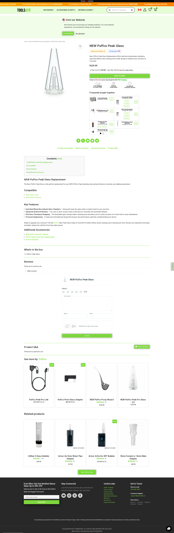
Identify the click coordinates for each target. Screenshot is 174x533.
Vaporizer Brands (109, 502)
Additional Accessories (36, 172)
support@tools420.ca (138, 496)
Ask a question (143, 347)
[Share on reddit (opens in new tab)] (97, 141)
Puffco (56, 223)
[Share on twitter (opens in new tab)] (83, 141)
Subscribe (41, 502)
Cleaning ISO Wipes (127, 97)
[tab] (65, 148)
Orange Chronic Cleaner (102, 122)
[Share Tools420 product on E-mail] (88, 141)
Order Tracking (108, 487)
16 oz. (104, 126)
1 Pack (126, 100)
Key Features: (32, 169)
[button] (139, 10)
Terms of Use (108, 489)
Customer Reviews (98, 148)
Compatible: (32, 165)
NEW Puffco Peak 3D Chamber (37, 234)
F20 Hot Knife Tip (102, 130)
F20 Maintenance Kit (102, 110)
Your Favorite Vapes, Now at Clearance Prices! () (38, 4)
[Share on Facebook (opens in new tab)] (78, 141)
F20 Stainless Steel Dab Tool (127, 122)
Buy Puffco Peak (87, 472)
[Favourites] (80, 46)
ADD (111, 98)
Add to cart (119, 76)
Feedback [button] (172, 266)
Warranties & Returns (110, 496)
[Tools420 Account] (144, 11)
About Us (107, 498)
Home (26, 41)
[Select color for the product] (100, 133)
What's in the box (82, 148)
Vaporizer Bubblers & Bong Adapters (39, 41)
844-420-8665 (135, 489)
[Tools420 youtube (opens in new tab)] (63, 495)
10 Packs (126, 106)
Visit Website (68, 33)
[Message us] (169, 528)
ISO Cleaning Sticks (127, 109)
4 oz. (99, 126)
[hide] (59, 159)
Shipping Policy (108, 494)
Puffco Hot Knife (32, 240)
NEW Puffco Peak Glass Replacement (40, 162)
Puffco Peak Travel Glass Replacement (40, 237)
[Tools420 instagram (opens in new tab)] (69, 495)
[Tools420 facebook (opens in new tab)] (80, 495)
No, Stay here (80, 33)
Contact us (107, 500)
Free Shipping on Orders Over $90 (76, 4)
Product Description (65, 148)
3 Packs (126, 103)
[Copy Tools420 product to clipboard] (92, 141)
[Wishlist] (150, 11)
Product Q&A (113, 148)
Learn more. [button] (129, 70)
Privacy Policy (108, 492)
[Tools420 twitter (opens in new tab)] (74, 495)
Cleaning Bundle (102, 98)
